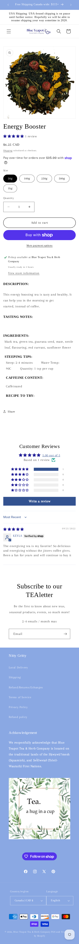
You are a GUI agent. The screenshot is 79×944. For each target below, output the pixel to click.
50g (10, 178)
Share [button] (11, 411)
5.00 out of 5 (51, 455)
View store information (24, 273)
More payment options (40, 245)
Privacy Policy (18, 707)
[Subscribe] (65, 634)
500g (62, 178)
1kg (10, 188)
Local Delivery (18, 667)
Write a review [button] (39, 501)
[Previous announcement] (8, 5)
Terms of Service (20, 697)
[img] (13, 529)
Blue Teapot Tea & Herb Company (31, 931)
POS (53, 931)
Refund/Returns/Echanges (26, 687)
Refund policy (18, 717)
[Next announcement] (71, 5)
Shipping (8, 150)
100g (27, 178)
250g (44, 178)
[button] (9, 31)
